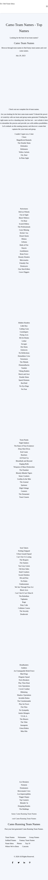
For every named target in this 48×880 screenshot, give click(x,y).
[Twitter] (18, 862)
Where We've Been (12, 846)
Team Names (10, 837)
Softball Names (10, 840)
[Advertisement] (24, 81)
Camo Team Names (24, 43)
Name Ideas (9, 843)
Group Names (34, 837)
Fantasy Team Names (27, 840)
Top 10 (27, 843)
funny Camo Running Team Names (24, 814)
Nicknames (22, 837)
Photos (19, 843)
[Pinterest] (30, 862)
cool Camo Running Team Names (24, 819)
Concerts (25, 846)
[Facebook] (12, 862)
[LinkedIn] (24, 862)
